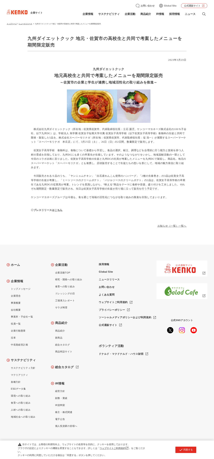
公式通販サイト (192, 5)
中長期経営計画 (19, 344)
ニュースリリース (25, 24)
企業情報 (17, 281)
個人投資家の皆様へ (66, 426)
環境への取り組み (21, 395)
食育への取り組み (21, 402)
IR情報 (60, 383)
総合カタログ (62, 344)
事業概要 (16, 302)
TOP (198, 444)
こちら (59, 210)
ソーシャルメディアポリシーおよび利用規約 (125, 317)
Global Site (170, 5)
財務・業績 (61, 398)
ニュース (190, 14)
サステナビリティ (23, 360)
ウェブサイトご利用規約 (113, 302)
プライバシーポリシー (112, 309)
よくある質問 (107, 294)
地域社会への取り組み (23, 416)
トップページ (12, 24)
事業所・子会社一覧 (22, 316)
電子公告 (60, 419)
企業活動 (61, 264)
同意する (186, 450)
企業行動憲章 (18, 330)
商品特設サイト (63, 351)
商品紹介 (61, 323)
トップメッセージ (21, 288)
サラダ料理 (61, 307)
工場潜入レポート (65, 300)
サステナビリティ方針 (23, 368)
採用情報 (174, 14)
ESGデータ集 (18, 388)
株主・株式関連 (63, 412)
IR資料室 (60, 405)
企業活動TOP (62, 272)
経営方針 (60, 391)
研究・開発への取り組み (68, 279)
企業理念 (16, 295)
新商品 (59, 337)
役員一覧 (16, 323)
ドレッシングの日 (65, 293)
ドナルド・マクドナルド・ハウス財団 (121, 353)
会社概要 (16, 310)
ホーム (15, 264)
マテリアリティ (19, 375)
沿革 (13, 337)
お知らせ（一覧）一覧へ (171, 226)
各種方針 (16, 382)
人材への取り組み (21, 409)
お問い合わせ (148, 5)
